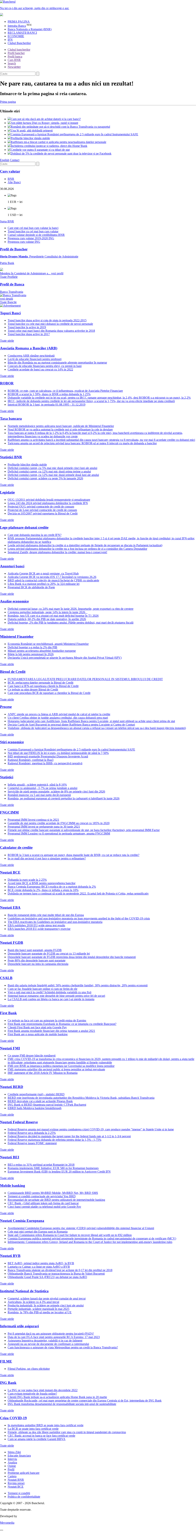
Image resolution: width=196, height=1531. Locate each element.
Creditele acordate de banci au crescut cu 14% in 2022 (40, 369)
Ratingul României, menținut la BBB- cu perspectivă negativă (45, 763)
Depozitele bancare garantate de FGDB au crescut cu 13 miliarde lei (49, 953)
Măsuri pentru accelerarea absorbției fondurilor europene (42, 650)
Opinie (12, 1466)
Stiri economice (12, 742)
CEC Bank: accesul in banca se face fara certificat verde (41, 1435)
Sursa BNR (7, 221)
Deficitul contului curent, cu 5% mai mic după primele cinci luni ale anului (52, 468)
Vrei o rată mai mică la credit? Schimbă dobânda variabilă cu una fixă (49, 992)
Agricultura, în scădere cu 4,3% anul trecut (33, 1302)
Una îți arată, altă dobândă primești (32, 130)
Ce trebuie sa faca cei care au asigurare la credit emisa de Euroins (47, 1020)
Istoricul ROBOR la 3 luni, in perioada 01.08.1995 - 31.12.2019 (46, 404)
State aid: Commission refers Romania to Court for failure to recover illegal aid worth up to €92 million (70, 1235)
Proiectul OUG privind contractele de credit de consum (41, 506)
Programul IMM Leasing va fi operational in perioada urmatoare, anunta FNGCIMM (59, 833)
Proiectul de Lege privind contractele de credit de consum (42, 510)
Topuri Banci (10, 313)
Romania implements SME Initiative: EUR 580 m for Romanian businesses (53, 1168)
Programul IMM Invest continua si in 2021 (33, 819)
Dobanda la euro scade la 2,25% (27, 879)
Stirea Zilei (14, 1452)
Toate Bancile (8, 302)
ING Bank (8, 1383)
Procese (6, 707)
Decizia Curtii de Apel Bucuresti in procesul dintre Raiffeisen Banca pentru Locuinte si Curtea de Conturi (71, 724)
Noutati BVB (10, 1256)
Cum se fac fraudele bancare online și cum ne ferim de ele (42, 988)
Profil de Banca (12, 284)
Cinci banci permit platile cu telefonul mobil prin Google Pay (44, 1206)
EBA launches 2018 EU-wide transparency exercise (39, 928)
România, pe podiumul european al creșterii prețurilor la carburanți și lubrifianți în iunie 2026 (63, 798)
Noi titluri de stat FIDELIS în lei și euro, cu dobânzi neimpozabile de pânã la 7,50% (58, 753)
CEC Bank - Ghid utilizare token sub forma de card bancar (43, 1203)
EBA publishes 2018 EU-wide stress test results (36, 925)
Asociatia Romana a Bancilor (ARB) (28, 348)
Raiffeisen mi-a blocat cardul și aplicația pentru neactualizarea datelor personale (58, 142)
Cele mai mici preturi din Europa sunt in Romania (38, 1231)
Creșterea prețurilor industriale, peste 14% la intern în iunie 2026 (47, 612)
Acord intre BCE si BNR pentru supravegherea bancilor (41, 883)
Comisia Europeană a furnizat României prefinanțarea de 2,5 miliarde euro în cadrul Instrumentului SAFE (74, 134)
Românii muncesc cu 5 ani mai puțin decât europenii (39, 795)
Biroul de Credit (12, 672)
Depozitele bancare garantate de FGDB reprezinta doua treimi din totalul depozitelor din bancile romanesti (72, 957)
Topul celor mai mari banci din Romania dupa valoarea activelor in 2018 (51, 330)
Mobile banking (12, 1186)
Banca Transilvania (11, 295)
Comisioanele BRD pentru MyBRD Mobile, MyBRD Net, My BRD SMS (53, 1192)
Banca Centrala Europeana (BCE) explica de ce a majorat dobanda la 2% (52, 886)
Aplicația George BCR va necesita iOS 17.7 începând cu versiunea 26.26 (52, 577)
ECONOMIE (16, 36)
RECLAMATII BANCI (22, 32)
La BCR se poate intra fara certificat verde (33, 1428)
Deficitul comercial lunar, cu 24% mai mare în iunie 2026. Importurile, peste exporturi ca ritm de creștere (70, 608)
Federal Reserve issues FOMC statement (32, 1143)
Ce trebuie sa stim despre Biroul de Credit (33, 689)
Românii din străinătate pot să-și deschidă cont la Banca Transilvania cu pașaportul (60, 126)
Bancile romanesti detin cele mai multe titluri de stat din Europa (46, 915)
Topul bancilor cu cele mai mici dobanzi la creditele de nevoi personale (50, 323)
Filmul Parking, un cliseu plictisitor (29, 1368)
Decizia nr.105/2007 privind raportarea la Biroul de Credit (43, 513)
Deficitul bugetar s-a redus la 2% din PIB (32, 647)
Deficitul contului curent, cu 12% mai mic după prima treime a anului (49, 471)
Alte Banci (14, 182)
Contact (14, 160)
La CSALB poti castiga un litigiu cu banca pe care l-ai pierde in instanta (51, 999)
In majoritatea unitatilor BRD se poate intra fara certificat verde (45, 1425)
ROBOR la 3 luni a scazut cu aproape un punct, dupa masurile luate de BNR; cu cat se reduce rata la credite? (73, 855)
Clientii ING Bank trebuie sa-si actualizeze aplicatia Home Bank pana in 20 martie (57, 1397)
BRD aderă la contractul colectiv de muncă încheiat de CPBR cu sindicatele (53, 580)
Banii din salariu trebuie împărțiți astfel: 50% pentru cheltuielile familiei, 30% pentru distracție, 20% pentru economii (78, 985)
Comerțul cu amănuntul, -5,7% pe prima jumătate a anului (42, 788)
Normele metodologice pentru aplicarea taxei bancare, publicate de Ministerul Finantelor (61, 426)
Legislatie (7, 492)
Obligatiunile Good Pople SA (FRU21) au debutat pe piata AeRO (47, 1277)
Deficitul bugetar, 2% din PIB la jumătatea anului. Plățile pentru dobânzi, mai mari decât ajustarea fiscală (70, 622)
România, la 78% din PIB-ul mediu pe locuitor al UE (40, 1312)
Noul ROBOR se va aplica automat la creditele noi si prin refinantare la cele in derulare (60, 429)
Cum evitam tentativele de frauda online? (32, 1393)
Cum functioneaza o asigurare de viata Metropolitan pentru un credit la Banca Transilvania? (63, 1347)
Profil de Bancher (14, 249)
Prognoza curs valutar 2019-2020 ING (31, 238)
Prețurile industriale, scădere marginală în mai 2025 (38, 1308)
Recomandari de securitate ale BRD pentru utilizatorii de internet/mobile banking (56, 1199)
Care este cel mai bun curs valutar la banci (33, 228)
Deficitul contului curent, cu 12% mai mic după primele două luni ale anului (53, 475)
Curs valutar (10, 171)
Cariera (12, 1476)
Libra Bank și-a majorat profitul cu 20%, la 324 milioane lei (43, 583)
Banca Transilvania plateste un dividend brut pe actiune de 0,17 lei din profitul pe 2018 (60, 1270)
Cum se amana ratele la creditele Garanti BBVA (36, 1439)
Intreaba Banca (17, 25)
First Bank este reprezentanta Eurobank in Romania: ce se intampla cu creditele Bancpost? (62, 1024)
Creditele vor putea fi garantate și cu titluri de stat (40, 149)
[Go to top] (1, 1530)
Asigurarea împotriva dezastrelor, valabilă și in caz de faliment (45, 1340)
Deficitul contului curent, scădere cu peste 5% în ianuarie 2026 (45, 478)
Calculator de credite (16, 847)
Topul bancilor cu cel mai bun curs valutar (33, 231)
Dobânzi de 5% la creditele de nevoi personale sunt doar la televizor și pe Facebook (61, 153)
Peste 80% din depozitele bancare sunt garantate (36, 960)
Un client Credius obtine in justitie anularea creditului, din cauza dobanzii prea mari (58, 717)
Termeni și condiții (19, 1493)
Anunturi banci (12, 566)
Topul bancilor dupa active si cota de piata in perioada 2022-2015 (47, 320)
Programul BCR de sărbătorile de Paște (31, 587)
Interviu (12, 1459)
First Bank (8, 1013)
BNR (11, 178)
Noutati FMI (10, 1048)
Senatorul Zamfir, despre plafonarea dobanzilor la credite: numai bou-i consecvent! (57, 552)
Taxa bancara (11, 418)
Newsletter (14, 66)
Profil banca (15, 56)
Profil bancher (16, 53)
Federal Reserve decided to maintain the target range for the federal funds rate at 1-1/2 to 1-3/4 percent (69, 1136)
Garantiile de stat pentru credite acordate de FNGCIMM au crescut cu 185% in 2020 (58, 823)
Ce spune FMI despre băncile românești (32, 1055)
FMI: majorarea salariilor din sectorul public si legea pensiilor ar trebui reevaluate (56, 1069)
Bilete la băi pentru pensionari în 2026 (31, 654)
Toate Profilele (9, 276)
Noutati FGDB (11, 943)
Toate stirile (7, 340)
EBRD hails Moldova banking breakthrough (34, 1108)
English (4, 160)
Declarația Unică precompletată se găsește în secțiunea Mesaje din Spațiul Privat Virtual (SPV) (65, 657)
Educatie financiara (19, 1455)
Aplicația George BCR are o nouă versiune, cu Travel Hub (43, 573)
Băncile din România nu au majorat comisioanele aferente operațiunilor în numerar (57, 362)
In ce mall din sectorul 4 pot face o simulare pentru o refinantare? (47, 858)
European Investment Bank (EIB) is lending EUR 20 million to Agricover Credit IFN (59, 1171)
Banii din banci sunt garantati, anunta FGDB (35, 950)
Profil (11, 1469)
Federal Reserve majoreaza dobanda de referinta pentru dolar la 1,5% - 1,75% (54, 1139)
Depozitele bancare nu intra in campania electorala (38, 964)
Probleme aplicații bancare (23, 1472)
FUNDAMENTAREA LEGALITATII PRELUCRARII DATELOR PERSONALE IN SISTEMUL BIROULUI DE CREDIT (85, 679)
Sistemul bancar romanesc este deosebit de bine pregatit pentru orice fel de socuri (56, 995)
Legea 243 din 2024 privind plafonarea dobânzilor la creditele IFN (48, 503)
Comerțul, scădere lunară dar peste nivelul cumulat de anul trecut (47, 1298)
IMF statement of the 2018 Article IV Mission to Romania (43, 1072)
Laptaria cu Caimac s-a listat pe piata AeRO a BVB (39, 1266)
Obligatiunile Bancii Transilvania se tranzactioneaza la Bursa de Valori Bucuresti (56, 1273)
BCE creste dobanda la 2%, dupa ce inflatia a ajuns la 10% (43, 890)
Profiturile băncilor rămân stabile (30, 138)
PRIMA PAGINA (19, 21)
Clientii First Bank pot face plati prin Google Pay (37, 1027)
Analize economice (14, 601)
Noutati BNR (16, 1479)
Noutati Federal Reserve (19, 1122)
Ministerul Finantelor (16, 637)
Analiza (12, 1462)
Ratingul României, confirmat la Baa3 (30, 759)
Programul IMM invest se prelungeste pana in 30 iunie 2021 (44, 826)
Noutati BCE (10, 872)
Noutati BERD (11, 1087)
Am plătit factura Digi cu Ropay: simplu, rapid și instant (44, 122)
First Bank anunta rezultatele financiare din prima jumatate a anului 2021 (51, 1030)
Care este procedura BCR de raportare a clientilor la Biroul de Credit (49, 693)
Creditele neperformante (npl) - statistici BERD (36, 1094)
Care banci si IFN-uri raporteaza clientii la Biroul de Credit (43, 686)
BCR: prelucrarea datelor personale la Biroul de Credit (40, 682)
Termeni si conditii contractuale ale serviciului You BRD (42, 1196)
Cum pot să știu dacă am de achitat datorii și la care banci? (46, 119)
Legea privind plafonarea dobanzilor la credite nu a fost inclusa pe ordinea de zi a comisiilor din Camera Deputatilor (77, 548)
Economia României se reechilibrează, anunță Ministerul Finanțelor (48, 643)
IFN (10, 39)
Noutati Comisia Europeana (22, 1221)
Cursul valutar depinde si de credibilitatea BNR (36, 234)
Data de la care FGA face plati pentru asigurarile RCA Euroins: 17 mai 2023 (54, 1337)
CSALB (6, 978)
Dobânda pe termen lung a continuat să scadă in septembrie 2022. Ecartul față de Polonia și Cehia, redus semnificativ (78, 893)
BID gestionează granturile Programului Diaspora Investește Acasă (48, 756)
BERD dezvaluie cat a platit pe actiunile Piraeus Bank (40, 1101)
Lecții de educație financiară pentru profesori (34, 359)
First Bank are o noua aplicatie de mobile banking (38, 1034)
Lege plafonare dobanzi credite (24, 527)
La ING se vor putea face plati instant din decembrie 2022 (43, 1390)
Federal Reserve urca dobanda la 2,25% (32, 1132)
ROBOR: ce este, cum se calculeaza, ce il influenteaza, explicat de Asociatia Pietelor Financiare (65, 390)
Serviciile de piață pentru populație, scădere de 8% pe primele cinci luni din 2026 (56, 791)
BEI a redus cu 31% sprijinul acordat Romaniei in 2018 (41, 1164)
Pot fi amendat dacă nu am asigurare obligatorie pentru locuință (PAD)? (51, 1333)
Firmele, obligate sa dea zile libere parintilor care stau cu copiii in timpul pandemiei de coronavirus (67, 1432)
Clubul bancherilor (19, 49)
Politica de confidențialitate (24, 1496)
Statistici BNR (11, 457)
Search (12, 63)
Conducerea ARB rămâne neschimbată (31, 355)
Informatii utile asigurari (19, 1326)
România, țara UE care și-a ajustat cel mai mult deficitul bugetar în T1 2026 (53, 615)
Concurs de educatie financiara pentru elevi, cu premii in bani (45, 366)
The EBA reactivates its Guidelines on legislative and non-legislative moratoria (55, 922)
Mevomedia (7, 1522)
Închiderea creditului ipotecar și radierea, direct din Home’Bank (49, 145)
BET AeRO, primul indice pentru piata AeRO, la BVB (41, 1263)
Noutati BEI (9, 1157)
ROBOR (7, 383)
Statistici (6, 777)
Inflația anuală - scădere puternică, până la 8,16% (37, 784)
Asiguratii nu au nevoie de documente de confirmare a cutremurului (48, 1344)
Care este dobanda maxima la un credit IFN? (34, 535)
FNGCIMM (9, 812)
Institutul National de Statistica (24, 1291)
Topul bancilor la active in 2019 (27, 327)
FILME (6, 1361)
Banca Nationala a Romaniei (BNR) (29, 29)
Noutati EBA (10, 907)
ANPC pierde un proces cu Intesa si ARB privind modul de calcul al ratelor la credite (59, 714)
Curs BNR (14, 60)
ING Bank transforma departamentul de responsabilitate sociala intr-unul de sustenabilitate (62, 1404)
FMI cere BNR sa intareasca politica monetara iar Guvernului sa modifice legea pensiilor (61, 1066)
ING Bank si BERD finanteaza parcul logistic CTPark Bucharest (47, 1104)
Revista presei (16, 1483)
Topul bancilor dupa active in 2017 (29, 334)
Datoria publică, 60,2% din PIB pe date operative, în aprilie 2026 (47, 619)
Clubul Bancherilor (19, 43)
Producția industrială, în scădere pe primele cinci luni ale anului (46, 1305)
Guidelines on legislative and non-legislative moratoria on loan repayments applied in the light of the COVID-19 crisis (79, 918)
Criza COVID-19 (13, 1418)
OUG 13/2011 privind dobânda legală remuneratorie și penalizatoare (49, 499)
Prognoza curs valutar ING (24, 241)
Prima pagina (8, 101)
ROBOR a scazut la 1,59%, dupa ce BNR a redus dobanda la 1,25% (49, 394)
